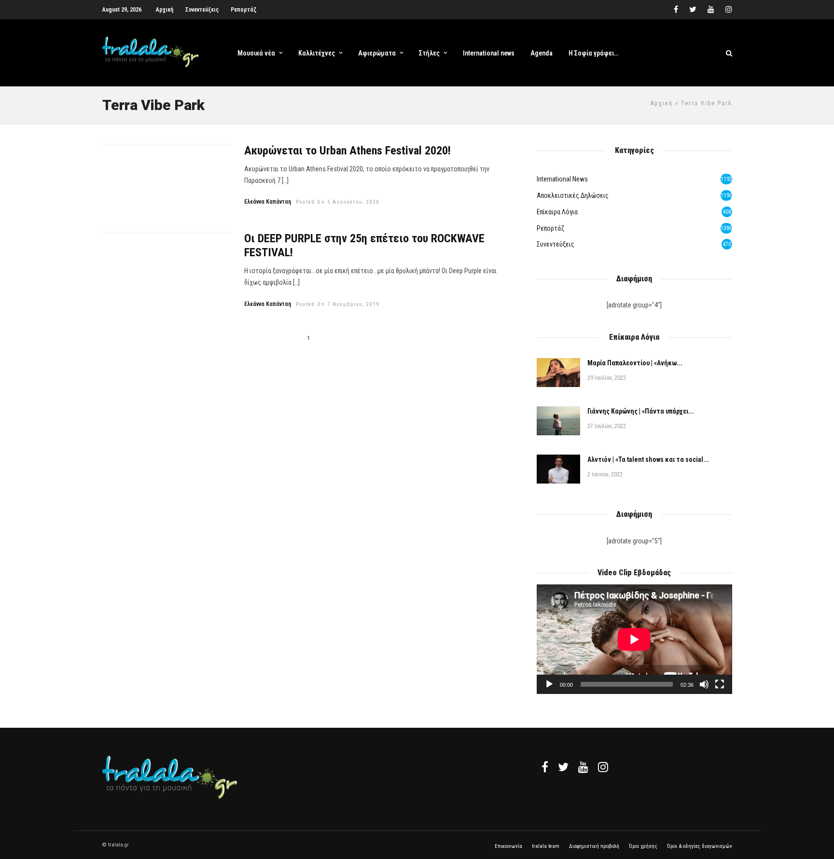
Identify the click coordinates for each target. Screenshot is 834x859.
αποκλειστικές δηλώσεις (573, 195)
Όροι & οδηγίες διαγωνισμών (699, 846)
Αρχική (164, 9)
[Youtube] (711, 9)
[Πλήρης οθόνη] (719, 684)
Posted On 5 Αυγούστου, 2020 (338, 202)
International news (488, 53)
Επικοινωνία (508, 846)
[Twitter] (563, 767)
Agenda (541, 53)
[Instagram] (728, 9)
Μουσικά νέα (256, 53)
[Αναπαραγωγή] (549, 684)
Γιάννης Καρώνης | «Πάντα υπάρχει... (640, 411)
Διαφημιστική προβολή (594, 846)
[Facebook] (545, 767)
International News (562, 179)
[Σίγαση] (704, 684)
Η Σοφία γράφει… (593, 53)
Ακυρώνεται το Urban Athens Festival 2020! (347, 150)
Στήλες (429, 53)
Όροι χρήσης (643, 846)
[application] (634, 639)
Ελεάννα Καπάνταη (267, 201)
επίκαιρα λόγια (557, 212)
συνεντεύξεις (555, 244)
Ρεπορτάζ (243, 9)
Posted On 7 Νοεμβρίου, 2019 (338, 304)
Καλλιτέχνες (316, 53)
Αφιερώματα (377, 53)
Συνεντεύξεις (202, 9)
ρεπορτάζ (550, 228)
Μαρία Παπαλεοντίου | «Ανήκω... (634, 363)
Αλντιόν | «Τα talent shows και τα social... (648, 459)
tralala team (545, 846)
